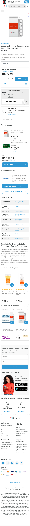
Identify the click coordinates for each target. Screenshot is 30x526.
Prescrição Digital (20, 433)
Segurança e (20, 440)
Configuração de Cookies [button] (22, 453)
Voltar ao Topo (14, 483)
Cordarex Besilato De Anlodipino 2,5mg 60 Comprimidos (17, 131)
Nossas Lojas (4, 432)
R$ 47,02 (13, 145)
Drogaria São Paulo (7, 71)
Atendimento (5, 440)
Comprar (19, 79)
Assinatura (19, 435)
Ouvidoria (3, 429)
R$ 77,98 (15, 136)
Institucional (5, 423)
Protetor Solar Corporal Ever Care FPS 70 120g (8, 292)
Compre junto (8, 164)
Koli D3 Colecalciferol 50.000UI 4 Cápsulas (21, 330)
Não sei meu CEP (12, 114)
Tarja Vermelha (19, 211)
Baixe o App (26, 2)
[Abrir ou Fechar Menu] (2, 6)
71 (19, 300)
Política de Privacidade (21, 444)
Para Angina (18, 214)
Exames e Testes (20, 429)
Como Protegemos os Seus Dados (21, 450)
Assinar (6, 83)
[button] (15, 26)
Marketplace (4, 452)
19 (19, 338)
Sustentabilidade (5, 436)
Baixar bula (6, 63)
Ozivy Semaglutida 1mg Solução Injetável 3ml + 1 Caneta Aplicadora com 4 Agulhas (7, 331)
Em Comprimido (19, 238)
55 (5, 300)
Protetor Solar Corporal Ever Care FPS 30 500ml (22, 293)
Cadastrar (15, 367)
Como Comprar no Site (6, 442)
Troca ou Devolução (6, 450)
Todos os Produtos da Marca (13, 191)
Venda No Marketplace (6, 425)
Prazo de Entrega (5, 446)
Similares (17, 234)
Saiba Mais (10, 97)
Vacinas (18, 427)
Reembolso (4, 448)
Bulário (2, 434)
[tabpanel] (15, 26)
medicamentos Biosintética (12, 186)
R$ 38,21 (15, 148)
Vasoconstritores (19, 224)
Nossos (19, 424)
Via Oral (17, 206)
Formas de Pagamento (7, 444)
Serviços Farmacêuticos (22, 431)
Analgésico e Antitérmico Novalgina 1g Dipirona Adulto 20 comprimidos (19, 142)
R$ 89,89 (18, 335)
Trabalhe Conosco (5, 427)
